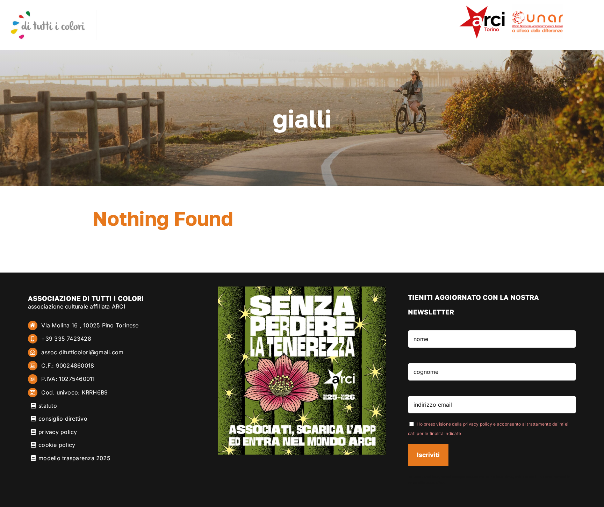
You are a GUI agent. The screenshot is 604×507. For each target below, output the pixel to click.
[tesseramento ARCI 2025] (302, 289)
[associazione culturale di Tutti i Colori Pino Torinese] (47, 12)
